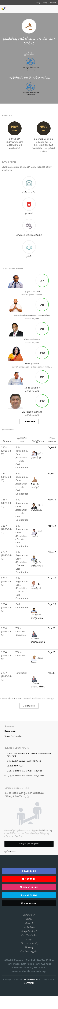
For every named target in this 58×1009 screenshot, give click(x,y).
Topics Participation (13, 736)
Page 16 (51, 628)
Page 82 (51, 447)
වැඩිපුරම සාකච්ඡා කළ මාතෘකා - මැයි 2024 (24, 771)
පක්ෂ (29, 919)
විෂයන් (29, 923)
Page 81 (51, 473)
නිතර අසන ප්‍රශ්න (29, 951)
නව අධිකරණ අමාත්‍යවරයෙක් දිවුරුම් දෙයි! (24, 761)
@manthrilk (30, 895)
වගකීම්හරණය (29, 935)
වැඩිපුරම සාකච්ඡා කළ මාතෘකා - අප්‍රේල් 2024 (25, 776)
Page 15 (51, 652)
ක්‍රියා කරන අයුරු (29, 943)
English (53, 2)
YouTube (30, 879)
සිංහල (38, 2)
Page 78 (51, 499)
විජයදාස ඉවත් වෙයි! (15, 766)
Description (9, 731)
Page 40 (51, 578)
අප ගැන (29, 939)
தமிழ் (45, 2)
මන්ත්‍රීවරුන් (29, 915)
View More (29, 421)
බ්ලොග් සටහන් (29, 931)
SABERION (29, 983)
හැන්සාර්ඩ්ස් (29, 927)
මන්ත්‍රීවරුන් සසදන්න (29, 844)
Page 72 (51, 552)
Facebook (29, 871)
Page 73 (51, 526)
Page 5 (51, 673)
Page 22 (51, 604)
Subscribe (30, 903)
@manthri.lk (30, 887)
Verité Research (30, 979)
